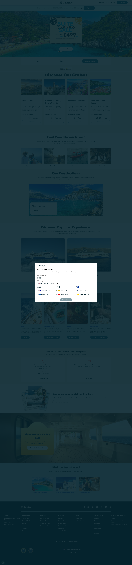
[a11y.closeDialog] (94, 264)
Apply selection (66, 299)
